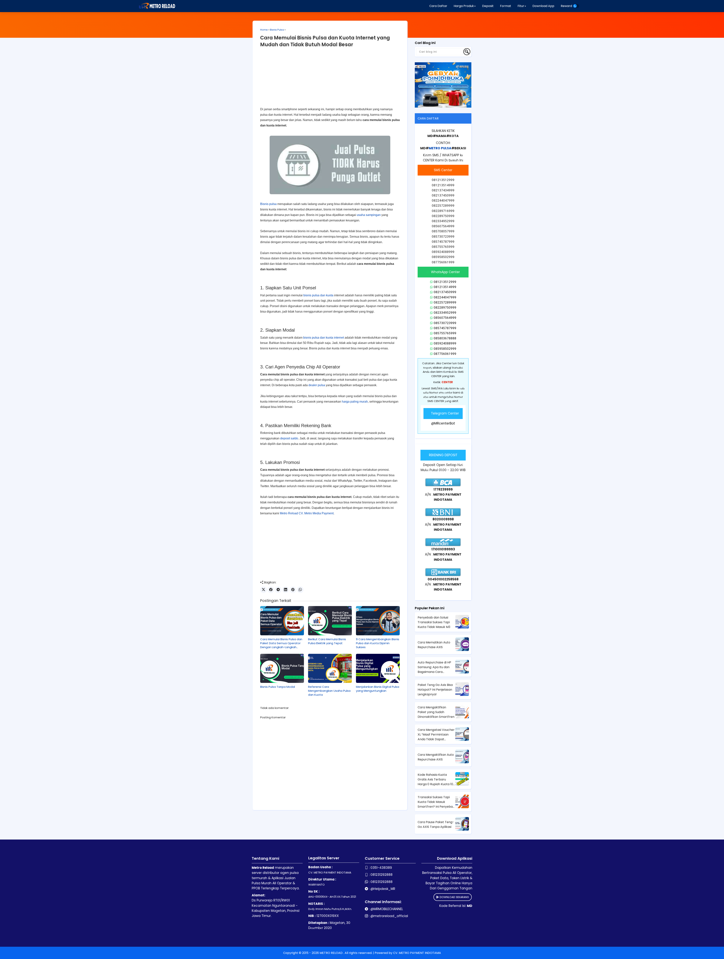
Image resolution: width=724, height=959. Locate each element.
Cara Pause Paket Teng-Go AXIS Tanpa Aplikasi (436, 824)
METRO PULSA (440, 148)
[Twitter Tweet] (263, 589)
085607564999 (445, 318)
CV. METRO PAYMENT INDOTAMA (417, 953)
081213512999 (445, 282)
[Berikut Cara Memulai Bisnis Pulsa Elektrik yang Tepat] (330, 620)
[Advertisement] (330, 80)
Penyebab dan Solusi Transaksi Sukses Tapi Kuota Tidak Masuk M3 (434, 622)
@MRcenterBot (443, 423)
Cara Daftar (438, 6)
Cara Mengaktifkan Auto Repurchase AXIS (436, 757)
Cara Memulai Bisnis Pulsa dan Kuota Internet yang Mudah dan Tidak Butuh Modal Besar (325, 41)
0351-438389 (381, 867)
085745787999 (445, 328)
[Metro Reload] (156, 6)
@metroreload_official (389, 916)
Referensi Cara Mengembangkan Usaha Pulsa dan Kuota (329, 691)
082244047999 (445, 297)
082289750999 (445, 307)
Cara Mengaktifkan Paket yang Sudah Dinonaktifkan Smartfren (436, 712)
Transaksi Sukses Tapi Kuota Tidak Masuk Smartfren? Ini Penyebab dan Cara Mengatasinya (436, 802)
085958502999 (445, 348)
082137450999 (445, 292)
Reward (566, 6)
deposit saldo (289, 438)
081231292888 (381, 874)
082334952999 (445, 312)
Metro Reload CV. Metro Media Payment (307, 513)
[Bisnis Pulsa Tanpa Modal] (282, 668)
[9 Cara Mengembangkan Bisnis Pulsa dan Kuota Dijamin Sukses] (378, 620)
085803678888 (445, 338)
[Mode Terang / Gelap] (576, 6)
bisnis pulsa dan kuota (318, 295)
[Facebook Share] (271, 589)
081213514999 (445, 287)
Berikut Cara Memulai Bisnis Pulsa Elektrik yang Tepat (327, 641)
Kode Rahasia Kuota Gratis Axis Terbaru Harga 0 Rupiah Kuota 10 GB (435, 779)
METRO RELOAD (331, 953)
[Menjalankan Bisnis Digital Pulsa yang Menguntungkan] (378, 668)
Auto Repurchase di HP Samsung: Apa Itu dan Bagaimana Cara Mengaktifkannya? (434, 667)
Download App (543, 6)
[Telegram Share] (278, 589)
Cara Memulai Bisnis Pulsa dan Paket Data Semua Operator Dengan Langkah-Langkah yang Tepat (281, 643)
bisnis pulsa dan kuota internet (323, 337)
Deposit (488, 6)
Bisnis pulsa (268, 204)
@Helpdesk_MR (382, 889)
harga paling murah (355, 401)
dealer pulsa (316, 385)
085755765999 (445, 333)
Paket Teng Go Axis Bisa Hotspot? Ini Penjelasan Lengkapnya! (435, 689)
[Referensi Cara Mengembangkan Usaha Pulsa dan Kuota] (330, 668)
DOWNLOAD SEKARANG (454, 897)
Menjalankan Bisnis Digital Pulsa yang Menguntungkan (377, 689)
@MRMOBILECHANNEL (386, 909)
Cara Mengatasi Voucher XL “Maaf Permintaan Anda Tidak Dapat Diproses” (436, 735)
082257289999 (445, 302)
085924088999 (445, 343)
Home (264, 30)
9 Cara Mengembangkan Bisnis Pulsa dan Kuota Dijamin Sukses (377, 643)
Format (505, 6)
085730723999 (445, 323)
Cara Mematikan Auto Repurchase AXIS (434, 644)
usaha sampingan (369, 214)
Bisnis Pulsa (277, 30)
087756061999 (445, 354)
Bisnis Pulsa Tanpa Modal (277, 687)
